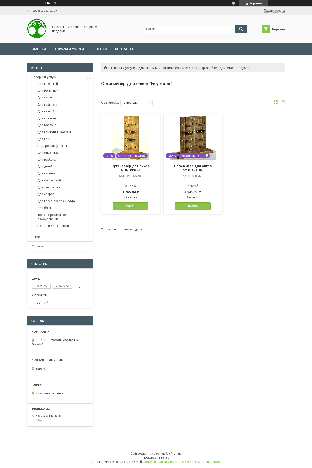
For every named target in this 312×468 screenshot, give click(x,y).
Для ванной (45, 111)
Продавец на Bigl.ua (156, 457)
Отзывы (38, 246)
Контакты (124, 49)
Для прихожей (47, 83)
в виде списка (283, 103)
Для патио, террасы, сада (56, 201)
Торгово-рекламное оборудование (51, 217)
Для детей (44, 166)
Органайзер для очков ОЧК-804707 (193, 168)
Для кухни (44, 97)
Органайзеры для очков (179, 68)
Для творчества (48, 187)
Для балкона (46, 125)
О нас (102, 49)
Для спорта (45, 194)
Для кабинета (47, 104)
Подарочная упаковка (53, 146)
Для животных (47, 152)
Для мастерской (49, 180)
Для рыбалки (46, 159)
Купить (130, 206)
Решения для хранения (53, 225)
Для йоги (43, 139)
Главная (38, 49)
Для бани (44, 207)
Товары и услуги (69, 49)
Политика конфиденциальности (200, 461)
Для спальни (148, 68)
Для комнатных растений (55, 132)
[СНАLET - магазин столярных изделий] (37, 37)
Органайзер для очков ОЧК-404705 (130, 168)
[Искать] (241, 29)
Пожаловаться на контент (160, 461)
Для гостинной (47, 90)
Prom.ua (176, 453)
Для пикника (46, 173)
